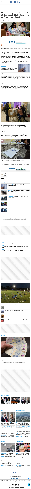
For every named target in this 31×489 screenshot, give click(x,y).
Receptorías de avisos (12, 480)
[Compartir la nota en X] (11, 42)
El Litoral (25, 49)
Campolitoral (3, 475)
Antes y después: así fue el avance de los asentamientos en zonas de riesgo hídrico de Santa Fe (15, 253)
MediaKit (19, 481)
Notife (16, 476)
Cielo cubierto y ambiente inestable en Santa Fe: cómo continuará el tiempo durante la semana (15, 246)
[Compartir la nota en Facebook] (9, 42)
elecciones (3, 56)
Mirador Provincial (22, 475)
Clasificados (12, 475)
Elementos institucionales (27, 480)
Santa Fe (19, 178)
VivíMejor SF (27, 475)
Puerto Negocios (12, 476)
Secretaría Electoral (17, 78)
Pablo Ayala (8, 51)
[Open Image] (2, 23)
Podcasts (19, 475)
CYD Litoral (15, 475)
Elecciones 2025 (7, 178)
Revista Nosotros (8, 475)
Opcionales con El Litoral (14, 481)
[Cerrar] (25, 43)
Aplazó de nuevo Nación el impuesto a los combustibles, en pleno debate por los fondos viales (16, 240)
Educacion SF (19, 476)
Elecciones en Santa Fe (14, 178)
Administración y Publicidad (19, 480)
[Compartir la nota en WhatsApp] (13, 42)
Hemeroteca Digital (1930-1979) (4, 480)
